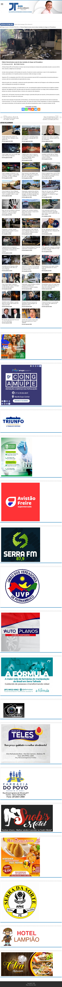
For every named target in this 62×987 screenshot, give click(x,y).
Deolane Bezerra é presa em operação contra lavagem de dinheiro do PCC (29, 303)
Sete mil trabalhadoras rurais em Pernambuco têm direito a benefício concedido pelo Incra (50, 117)
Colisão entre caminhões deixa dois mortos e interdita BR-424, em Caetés (30, 138)
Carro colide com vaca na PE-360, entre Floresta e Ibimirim (11, 155)
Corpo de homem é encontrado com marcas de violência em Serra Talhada (50, 303)
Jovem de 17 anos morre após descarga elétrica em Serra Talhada (30, 321)
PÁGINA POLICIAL (14, 27)
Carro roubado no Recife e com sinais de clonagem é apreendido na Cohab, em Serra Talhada (10, 175)
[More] (38, 109)
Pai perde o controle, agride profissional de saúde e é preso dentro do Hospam (10, 231)
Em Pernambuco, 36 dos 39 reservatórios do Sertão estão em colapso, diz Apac (11, 117)
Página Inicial (4, 27)
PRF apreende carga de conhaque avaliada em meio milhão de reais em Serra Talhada (51, 248)
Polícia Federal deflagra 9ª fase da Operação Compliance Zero (31, 247)
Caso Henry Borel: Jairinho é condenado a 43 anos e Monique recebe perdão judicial (10, 286)
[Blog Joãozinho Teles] (31, 7)
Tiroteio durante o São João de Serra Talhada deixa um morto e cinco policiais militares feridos (30, 231)
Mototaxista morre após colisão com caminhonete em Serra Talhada (50, 267)
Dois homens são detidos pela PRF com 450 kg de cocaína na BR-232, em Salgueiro (30, 175)
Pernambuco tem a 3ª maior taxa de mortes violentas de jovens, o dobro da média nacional (50, 286)
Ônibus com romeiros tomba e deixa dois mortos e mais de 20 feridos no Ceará (30, 212)
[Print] (32, 109)
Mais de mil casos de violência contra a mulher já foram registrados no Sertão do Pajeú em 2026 (50, 193)
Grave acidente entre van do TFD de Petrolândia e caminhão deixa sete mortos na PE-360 (50, 175)
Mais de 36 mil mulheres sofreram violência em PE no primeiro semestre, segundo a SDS (11, 212)
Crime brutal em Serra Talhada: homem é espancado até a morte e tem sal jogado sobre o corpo (10, 193)
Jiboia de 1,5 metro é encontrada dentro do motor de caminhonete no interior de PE (30, 268)
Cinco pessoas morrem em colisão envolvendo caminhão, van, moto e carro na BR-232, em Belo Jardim (50, 212)
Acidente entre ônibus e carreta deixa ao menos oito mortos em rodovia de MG (10, 303)
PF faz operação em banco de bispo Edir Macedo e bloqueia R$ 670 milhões (50, 231)
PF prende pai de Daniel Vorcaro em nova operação (10, 320)
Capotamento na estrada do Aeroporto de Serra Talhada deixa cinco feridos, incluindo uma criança (10, 249)
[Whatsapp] (26, 109)
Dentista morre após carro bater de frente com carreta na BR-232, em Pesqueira (50, 138)
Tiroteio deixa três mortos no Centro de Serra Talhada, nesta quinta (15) (10, 138)
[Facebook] (23, 109)
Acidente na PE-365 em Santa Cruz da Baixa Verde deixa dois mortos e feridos (50, 156)
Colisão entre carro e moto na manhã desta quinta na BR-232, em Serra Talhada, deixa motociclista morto (30, 156)
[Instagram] (29, 109)
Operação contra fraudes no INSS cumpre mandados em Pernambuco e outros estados (31, 286)
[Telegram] (35, 109)
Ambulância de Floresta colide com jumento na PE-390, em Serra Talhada (10, 267)
